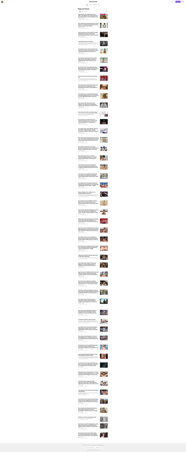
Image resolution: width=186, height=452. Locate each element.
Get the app (98, 447)
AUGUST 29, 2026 (81, 36)
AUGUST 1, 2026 (81, 303)
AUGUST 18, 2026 (81, 150)
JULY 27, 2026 (80, 366)
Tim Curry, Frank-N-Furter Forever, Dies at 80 (88, 77)
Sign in (183, 1)
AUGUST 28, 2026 (81, 52)
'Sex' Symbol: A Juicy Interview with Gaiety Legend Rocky (88, 391)
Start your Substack (90, 447)
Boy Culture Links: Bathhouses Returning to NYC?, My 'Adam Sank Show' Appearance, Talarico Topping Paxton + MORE (88, 247)
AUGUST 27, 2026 (81, 61)
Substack (88, 449)
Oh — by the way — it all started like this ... (85, 418)
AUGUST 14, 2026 (81, 186)
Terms (97, 445)
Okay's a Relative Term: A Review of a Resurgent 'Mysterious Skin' (87, 193)
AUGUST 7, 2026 (81, 240)
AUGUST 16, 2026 (81, 168)
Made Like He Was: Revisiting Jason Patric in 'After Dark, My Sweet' (88, 256)
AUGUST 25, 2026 (81, 88)
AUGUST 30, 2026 (81, 27)
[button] (87, 5)
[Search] (172, 2)
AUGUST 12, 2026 (81, 204)
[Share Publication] (174, 2)
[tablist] (83, 12)
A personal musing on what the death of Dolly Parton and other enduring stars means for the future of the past (88, 43)
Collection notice (101, 445)
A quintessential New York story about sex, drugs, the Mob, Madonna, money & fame (88, 393)
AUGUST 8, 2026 (81, 231)
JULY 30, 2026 (80, 330)
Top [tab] (82, 11)
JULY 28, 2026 (80, 349)
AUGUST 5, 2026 (81, 266)
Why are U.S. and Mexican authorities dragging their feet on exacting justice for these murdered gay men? (88, 114)
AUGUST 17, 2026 (81, 159)
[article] (93, 17)
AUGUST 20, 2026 (81, 132)
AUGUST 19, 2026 (81, 141)
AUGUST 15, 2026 (81, 177)
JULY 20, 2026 (80, 436)
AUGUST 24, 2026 (81, 97)
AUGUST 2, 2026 (81, 294)
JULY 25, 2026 (80, 375)
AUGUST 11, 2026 (81, 213)
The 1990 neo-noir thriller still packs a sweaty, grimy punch (88, 257)
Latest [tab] (80, 11)
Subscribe (178, 1)
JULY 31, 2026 (80, 314)
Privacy (94, 445)
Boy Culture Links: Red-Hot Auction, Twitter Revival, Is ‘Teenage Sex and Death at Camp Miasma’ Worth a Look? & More (88, 24)
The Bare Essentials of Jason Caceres (87, 319)
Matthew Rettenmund (85, 19)
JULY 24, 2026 (80, 402)
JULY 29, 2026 (80, 340)
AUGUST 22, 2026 (81, 106)
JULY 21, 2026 (80, 427)
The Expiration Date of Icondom (85, 41)
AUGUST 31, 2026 (81, 18)
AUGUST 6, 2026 (81, 250)
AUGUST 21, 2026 (81, 123)
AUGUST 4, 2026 (81, 275)
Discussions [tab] (86, 11)
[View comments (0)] (85, 20)
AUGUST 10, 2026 (81, 222)
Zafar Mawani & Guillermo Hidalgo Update (87, 112)
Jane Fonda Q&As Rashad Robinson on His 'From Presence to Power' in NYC (87, 355)
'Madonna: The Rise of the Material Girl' (87, 417)
